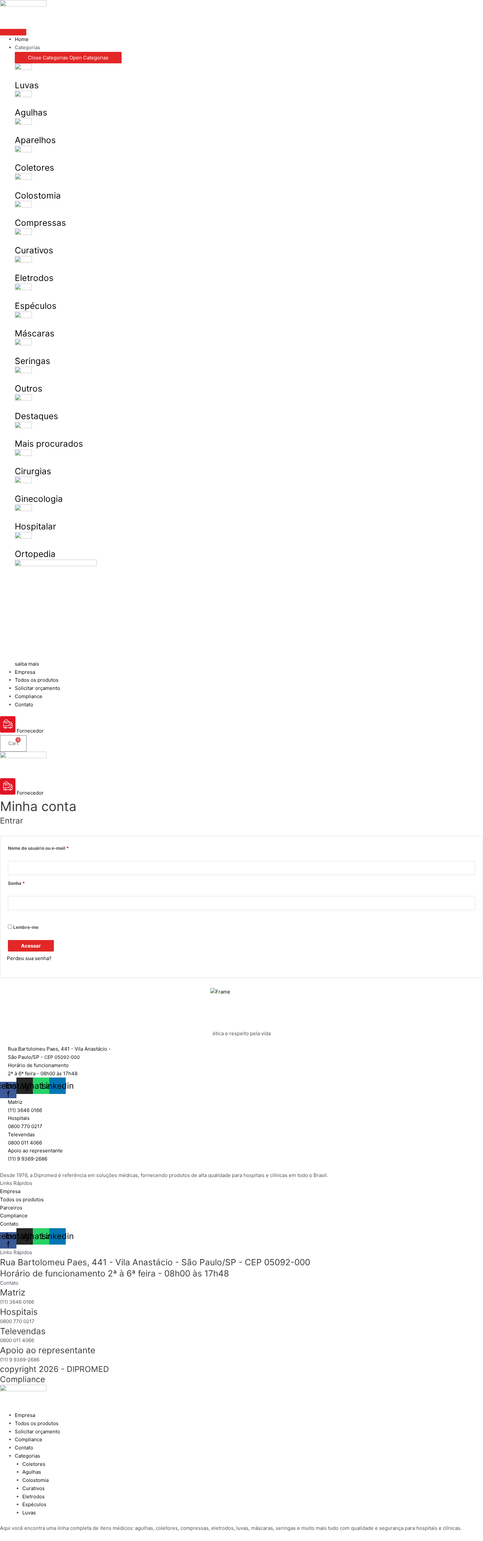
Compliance (22, 1379)
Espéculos (36, 306)
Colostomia (38, 195)
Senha (29, 882)
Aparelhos (35, 140)
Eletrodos (34, 278)
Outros (28, 388)
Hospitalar (35, 526)
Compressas (40, 223)
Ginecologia (39, 499)
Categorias (27, 1456)
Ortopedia (35, 554)
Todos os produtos (36, 1423)
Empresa (25, 1415)
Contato (24, 1448)
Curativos (34, 250)
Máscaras (35, 333)
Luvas (27, 85)
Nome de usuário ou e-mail (51, 847)
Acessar (31, 946)
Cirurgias (33, 471)
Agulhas (31, 112)
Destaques (36, 416)
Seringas (32, 361)
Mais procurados (49, 444)
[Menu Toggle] (13, 32)
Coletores (34, 167)
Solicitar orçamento (37, 1431)
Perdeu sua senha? (29, 958)
